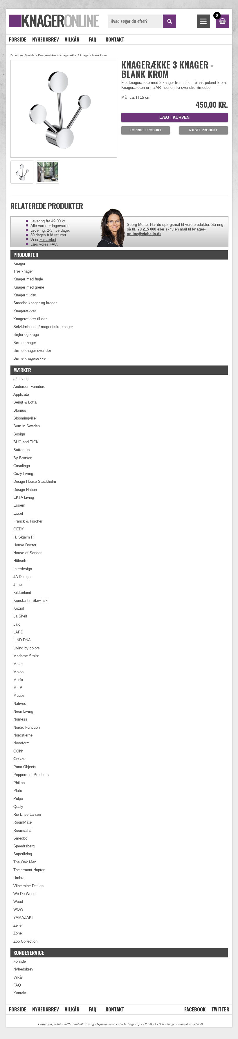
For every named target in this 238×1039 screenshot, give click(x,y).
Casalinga (21, 466)
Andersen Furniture (29, 386)
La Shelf (20, 616)
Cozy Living (23, 473)
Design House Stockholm (34, 481)
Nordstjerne (23, 735)
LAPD (18, 632)
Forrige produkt (145, 130)
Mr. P (17, 687)
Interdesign (22, 569)
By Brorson (22, 458)
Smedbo (20, 838)
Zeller (18, 925)
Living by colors (26, 648)
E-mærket (47, 239)
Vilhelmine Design (28, 886)
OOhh (18, 751)
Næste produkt (203, 130)
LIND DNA (22, 640)
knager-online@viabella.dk (185, 1024)
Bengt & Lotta (25, 402)
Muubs (19, 695)
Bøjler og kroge (26, 334)
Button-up (21, 450)
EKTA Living (23, 497)
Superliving (22, 854)
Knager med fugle (28, 279)
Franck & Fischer (27, 521)
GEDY (18, 529)
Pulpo (18, 798)
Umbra (18, 878)
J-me (17, 584)
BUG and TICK (26, 442)
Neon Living (23, 711)
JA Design (21, 577)
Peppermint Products (31, 775)
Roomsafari (23, 830)
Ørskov (19, 759)
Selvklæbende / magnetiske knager (43, 327)
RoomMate (22, 822)
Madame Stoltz (26, 656)
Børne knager (24, 343)
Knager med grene (28, 287)
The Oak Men (24, 862)
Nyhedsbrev (45, 39)
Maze (18, 664)
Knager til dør (24, 295)
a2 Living (20, 379)
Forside (17, 39)
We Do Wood (24, 894)
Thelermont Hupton (29, 870)
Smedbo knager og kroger (35, 303)
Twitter (220, 1009)
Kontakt (115, 39)
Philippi (19, 783)
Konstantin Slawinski (30, 600)
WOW (18, 909)
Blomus (19, 410)
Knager (19, 263)
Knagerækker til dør (30, 319)
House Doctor (24, 545)
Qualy (18, 806)
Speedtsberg (24, 846)
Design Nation (25, 489)
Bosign (19, 434)
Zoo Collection (25, 941)
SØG (169, 21)
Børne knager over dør (32, 350)
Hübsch (19, 561)
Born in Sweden (26, 426)
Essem (19, 505)
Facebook (194, 1009)
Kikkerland (22, 592)
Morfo (18, 680)
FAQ (92, 39)
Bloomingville (24, 418)
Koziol (18, 608)
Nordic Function (26, 727)
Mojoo (18, 672)
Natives (19, 703)
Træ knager (23, 271)
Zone (17, 933)
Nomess (20, 719)
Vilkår (72, 39)
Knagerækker (47, 55)
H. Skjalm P (23, 537)
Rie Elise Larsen (27, 814)
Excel (18, 513)
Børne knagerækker (30, 358)
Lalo (16, 624)
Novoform (21, 743)
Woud (18, 901)
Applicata (21, 394)
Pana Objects (24, 767)
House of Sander (27, 553)
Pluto (17, 790)
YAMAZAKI (23, 917)
